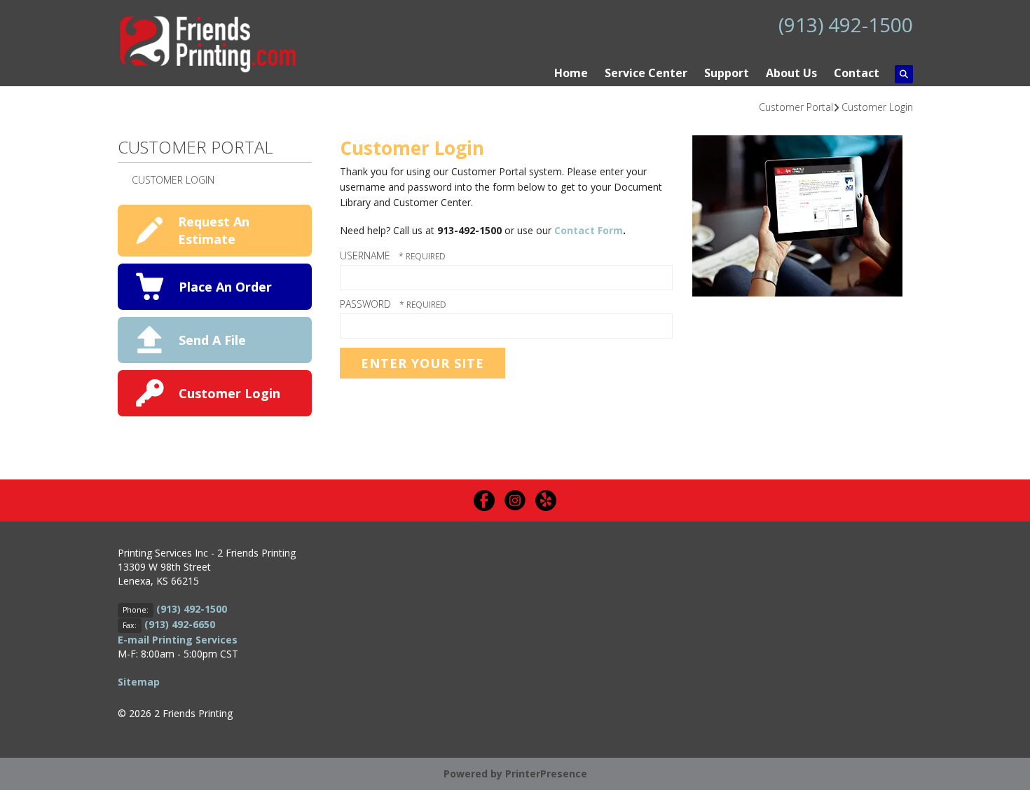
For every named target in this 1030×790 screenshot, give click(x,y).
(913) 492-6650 (179, 624)
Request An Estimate (213, 230)
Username (365, 255)
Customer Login (877, 107)
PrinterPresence (546, 773)
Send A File (212, 340)
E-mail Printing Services (178, 639)
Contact (856, 73)
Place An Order (225, 286)
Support (726, 73)
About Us (791, 73)
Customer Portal (796, 107)
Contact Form (588, 230)
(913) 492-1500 (845, 24)
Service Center (646, 73)
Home (571, 73)
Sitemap (139, 681)
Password (365, 304)
